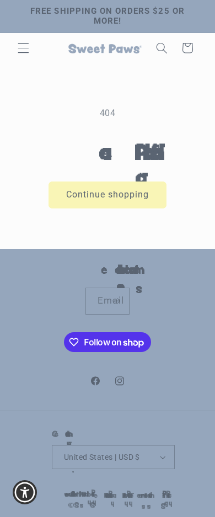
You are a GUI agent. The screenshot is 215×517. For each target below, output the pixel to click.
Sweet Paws (67, 494)
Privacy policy (114, 495)
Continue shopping (107, 194)
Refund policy (96, 495)
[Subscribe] (115, 301)
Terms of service (134, 495)
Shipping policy (154, 495)
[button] (23, 48)
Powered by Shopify (76, 494)
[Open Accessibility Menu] (25, 492)
